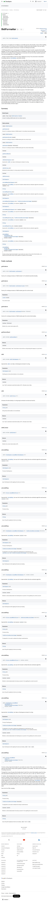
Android (2, 846)
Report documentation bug (37, 864)
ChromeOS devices (36, 849)
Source (2, 851)
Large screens (35, 846)
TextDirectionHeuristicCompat (25, 201)
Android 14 (3, 868)
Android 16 (3, 864)
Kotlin (42, 33)
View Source (43, 30)
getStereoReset (6, 153)
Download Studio (20, 869)
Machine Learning (20, 848)
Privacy (18, 853)
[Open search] (30, 1)
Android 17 (3, 862)
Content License (34, 832)
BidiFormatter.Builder (17, 115)
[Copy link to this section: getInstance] (9, 266)
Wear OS (34, 848)
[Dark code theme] (46, 37)
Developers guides (20, 865)
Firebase (3, 885)
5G (17, 855)
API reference (4, 5)
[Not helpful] (46, 10)
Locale (10, 137)
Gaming (18, 846)
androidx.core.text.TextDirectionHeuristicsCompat (14, 552)
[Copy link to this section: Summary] (9, 108)
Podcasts (3, 857)
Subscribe (16, 896)
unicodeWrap (13, 58)
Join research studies (36, 868)
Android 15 (3, 866)
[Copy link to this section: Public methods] (13, 261)
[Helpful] (44, 10)
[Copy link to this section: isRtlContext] (9, 427)
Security (2, 849)
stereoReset (37, 780)
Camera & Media (20, 851)
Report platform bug (36, 862)
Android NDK (19, 871)
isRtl (4, 159)
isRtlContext (5, 176)
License (6, 893)
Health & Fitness (20, 849)
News (2, 853)
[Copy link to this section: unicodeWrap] (10, 450)
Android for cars (35, 851)
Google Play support (36, 866)
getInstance (5, 129)
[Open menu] (2, 1)
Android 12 (3, 871)
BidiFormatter (15, 38)
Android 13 (3, 870)
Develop (11, 9)
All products (3, 889)
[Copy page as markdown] (21, 29)
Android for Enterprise (5, 848)
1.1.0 (46, 31)
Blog (2, 855)
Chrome (2, 883)
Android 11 (3, 873)
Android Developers (4, 9)
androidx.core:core (43, 28)
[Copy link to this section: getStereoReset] (11, 332)
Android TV (34, 853)
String (6, 168)
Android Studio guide (21, 863)
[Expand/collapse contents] (8, 13)
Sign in (45, 1)
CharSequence (8, 159)
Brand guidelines (12, 893)
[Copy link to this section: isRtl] (5, 354)
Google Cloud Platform (5, 887)
